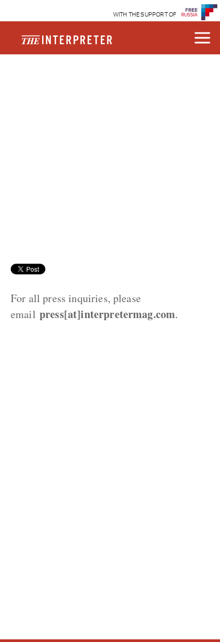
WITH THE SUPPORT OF (145, 14)
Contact (49, 89)
